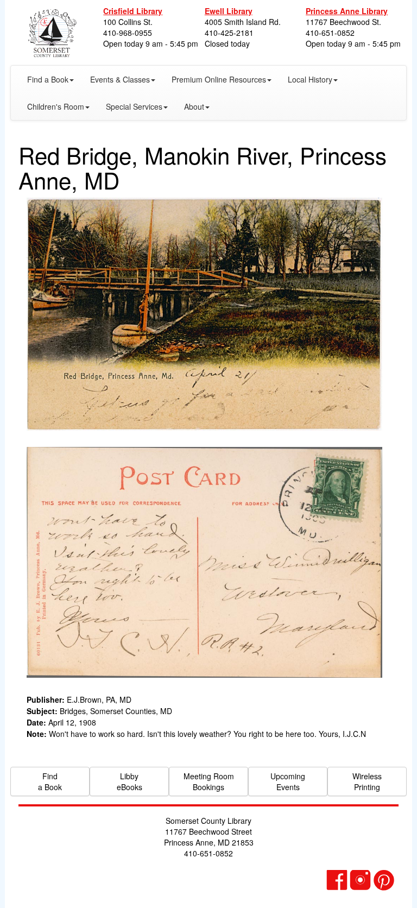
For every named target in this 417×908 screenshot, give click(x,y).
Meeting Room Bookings (209, 781)
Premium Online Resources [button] (219, 79)
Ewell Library (228, 10)
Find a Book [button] (47, 79)
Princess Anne (347, 10)
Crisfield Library (132, 10)
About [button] (194, 106)
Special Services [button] (134, 106)
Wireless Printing (367, 781)
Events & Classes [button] (120, 79)
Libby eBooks (129, 781)
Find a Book (50, 781)
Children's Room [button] (55, 106)
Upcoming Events (287, 781)
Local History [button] (310, 79)
